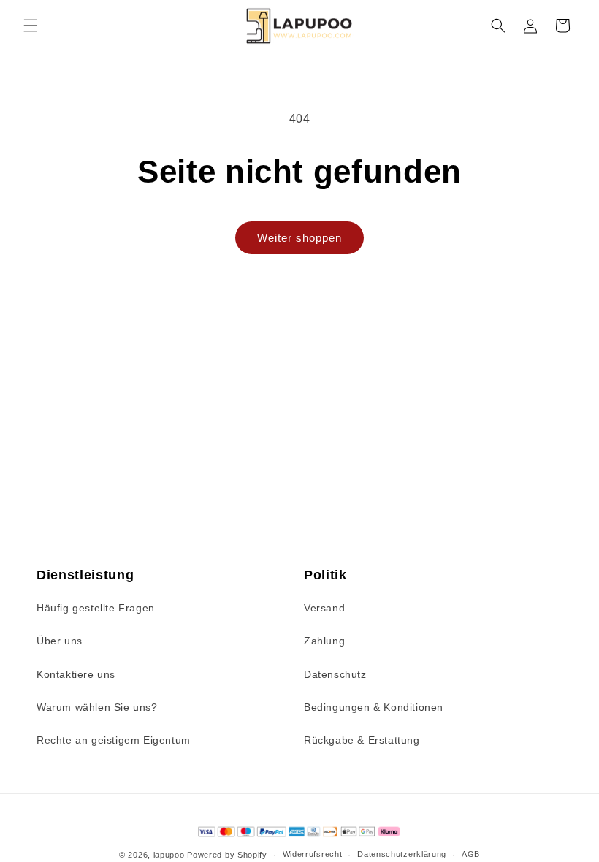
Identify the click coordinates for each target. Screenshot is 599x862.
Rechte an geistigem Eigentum (114, 740)
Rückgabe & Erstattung (362, 740)
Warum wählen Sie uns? (97, 707)
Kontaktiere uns (76, 674)
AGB (471, 854)
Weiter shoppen (299, 238)
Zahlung (324, 640)
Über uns (60, 640)
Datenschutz (335, 674)
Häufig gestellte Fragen (96, 608)
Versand (324, 608)
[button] (31, 25)
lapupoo (169, 854)
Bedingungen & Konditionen (373, 707)
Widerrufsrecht (313, 854)
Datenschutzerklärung (401, 854)
